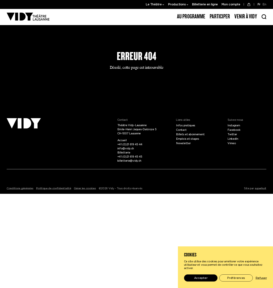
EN (264, 4)
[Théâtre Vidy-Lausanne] (28, 17)
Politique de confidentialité (53, 188)
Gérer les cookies (85, 188)
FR (259, 4)
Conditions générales (20, 188)
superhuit (260, 188)
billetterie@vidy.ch (129, 160)
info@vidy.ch (125, 148)
